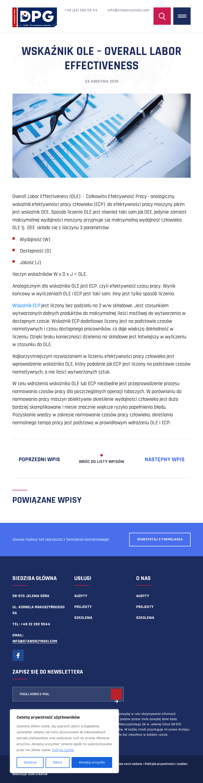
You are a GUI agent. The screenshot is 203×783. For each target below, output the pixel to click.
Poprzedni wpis (39, 459)
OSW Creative (38, 774)
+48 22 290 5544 (35, 624)
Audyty (80, 596)
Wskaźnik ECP (26, 305)
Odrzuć (57, 762)
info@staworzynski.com (128, 10)
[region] (64, 741)
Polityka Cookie (63, 750)
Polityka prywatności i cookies (166, 764)
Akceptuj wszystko (92, 762)
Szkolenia (83, 617)
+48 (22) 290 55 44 (81, 10)
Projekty (83, 606)
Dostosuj (30, 762)
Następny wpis (164, 459)
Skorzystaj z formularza (160, 539)
